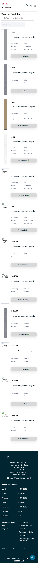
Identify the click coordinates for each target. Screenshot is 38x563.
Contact (22, 529)
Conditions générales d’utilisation (26, 540)
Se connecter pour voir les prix (23, 37)
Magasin (5, 529)
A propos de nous (25, 525)
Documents (23, 535)
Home (4, 525)
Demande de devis (26, 532)
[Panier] (31, 6)
